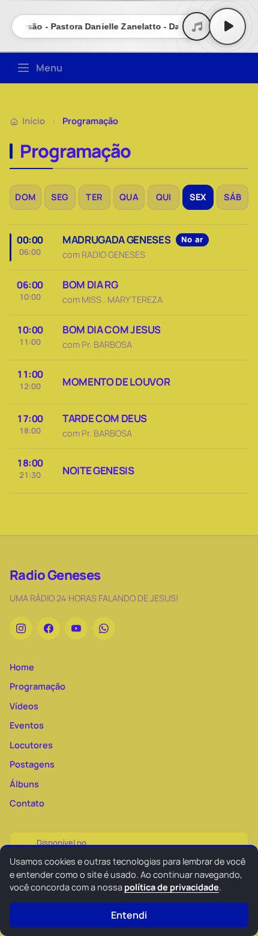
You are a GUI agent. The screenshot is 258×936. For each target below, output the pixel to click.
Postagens (32, 764)
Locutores (31, 745)
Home (22, 667)
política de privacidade (171, 887)
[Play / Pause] (227, 26)
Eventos (27, 725)
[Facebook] (48, 628)
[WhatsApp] (103, 628)
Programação (37, 686)
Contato (27, 803)
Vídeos (24, 706)
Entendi (128, 915)
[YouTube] (76, 628)
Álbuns (24, 784)
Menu (49, 67)
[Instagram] (21, 628)
